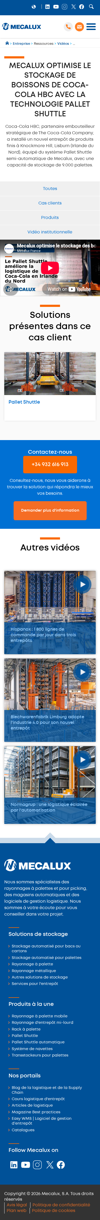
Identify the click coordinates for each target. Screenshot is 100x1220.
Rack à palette (26, 1029)
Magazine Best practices (36, 1112)
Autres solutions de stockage (40, 977)
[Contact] (79, 26)
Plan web (16, 1211)
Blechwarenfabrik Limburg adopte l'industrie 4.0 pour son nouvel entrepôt (47, 722)
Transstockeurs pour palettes (40, 1055)
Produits (50, 218)
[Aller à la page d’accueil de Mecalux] (7, 43)
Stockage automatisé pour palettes (46, 958)
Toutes (50, 189)
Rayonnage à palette (32, 964)
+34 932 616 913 (50, 464)
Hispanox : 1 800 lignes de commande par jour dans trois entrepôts (43, 635)
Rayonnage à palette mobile (39, 1016)
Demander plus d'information (50, 510)
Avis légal (17, 1205)
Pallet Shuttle (24, 402)
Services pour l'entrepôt (35, 984)
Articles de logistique (32, 1105)
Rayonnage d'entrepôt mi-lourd (42, 1023)
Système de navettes (32, 1049)
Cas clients (50, 203)
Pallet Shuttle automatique (38, 1042)
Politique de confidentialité (61, 1205)
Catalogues (23, 1130)
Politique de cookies (53, 1211)
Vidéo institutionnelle (49, 232)
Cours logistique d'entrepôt (38, 1099)
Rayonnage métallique (34, 971)
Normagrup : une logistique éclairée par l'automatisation (49, 807)
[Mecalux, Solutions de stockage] (21, 30)
